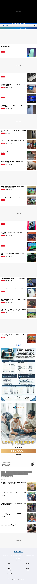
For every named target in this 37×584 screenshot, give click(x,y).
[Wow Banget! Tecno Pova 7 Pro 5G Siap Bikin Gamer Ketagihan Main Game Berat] (31, 109)
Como (16, 474)
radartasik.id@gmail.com (18, 557)
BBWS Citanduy (4, 474)
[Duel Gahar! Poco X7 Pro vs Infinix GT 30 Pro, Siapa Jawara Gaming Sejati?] (31, 144)
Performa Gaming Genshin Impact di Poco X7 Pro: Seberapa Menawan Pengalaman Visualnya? (12, 187)
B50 (30, 471)
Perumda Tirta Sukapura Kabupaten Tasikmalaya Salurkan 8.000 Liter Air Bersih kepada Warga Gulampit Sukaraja (13, 493)
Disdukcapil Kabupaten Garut (6, 476)
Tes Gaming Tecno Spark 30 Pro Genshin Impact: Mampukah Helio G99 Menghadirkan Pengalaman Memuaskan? (13, 310)
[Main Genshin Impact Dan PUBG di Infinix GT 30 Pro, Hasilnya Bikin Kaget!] (31, 155)
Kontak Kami (13, 577)
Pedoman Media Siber (30, 577)
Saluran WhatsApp (21, 579)
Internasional (27, 565)
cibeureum (11, 474)
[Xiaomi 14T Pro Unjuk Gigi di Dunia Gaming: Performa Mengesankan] (31, 236)
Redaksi (3, 577)
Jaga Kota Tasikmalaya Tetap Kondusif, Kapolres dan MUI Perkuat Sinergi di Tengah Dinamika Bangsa (13, 525)
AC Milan (3, 471)
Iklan (18, 577)
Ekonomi (11, 28)
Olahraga (19, 28)
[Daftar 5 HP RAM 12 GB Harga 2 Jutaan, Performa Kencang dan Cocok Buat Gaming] (31, 52)
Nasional (7, 28)
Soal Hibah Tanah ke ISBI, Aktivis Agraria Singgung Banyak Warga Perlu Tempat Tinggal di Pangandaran (13, 483)
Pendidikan (27, 568)
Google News (14, 579)
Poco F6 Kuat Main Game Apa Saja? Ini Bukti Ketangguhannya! (13, 278)
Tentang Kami (8, 577)
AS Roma (26, 471)
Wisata (28, 570)
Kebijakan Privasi (22, 577)
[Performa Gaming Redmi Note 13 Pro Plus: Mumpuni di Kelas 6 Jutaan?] (31, 292)
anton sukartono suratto (18, 471)
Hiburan (15, 28)
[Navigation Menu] (35, 25)
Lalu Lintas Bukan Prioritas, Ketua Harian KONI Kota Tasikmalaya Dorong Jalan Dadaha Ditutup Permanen (13, 514)
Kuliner (27, 566)
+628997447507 (18, 558)
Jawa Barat (2, 28)
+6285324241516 (18, 560)
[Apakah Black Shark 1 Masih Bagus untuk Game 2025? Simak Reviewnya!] (31, 257)
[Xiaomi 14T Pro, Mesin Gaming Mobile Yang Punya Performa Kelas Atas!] (31, 134)
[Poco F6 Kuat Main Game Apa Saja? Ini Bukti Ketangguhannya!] (31, 282)
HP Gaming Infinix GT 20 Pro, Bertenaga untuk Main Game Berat (13, 222)
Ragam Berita (29, 28)
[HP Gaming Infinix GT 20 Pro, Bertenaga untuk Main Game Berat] (31, 225)
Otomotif (27, 571)
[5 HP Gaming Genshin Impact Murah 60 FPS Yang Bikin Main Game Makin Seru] (31, 201)
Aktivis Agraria (9, 471)
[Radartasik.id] (5, 25)
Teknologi (24, 28)
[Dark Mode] (34, 25)
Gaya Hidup (27, 563)
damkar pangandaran (23, 474)
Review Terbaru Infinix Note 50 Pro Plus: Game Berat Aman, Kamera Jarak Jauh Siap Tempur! (12, 162)
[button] (29, 28)
